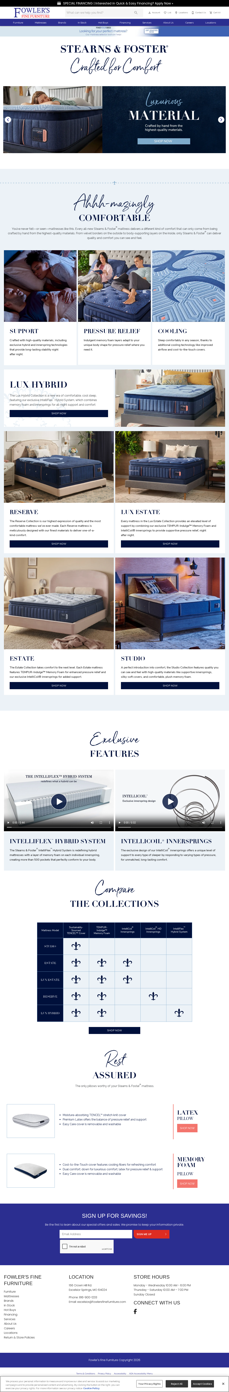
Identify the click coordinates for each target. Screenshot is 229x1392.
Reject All (176, 1383)
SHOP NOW (59, 413)
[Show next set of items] (221, 119)
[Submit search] (136, 12)
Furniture (18, 22)
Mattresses (40, 22)
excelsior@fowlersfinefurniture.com (101, 1302)
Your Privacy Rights (149, 1383)
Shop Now (114, 1030)
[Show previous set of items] (8, 119)
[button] (149, 13)
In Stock (82, 22)
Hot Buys (103, 22)
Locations (210, 22)
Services (146, 22)
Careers (189, 22)
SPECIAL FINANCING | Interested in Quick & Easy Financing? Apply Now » (117, 3)
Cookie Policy (91, 1388)
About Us (168, 22)
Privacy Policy (104, 1373)
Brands (62, 22)
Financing (125, 22)
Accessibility (120, 1373)
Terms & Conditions (85, 1373)
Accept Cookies (202, 1383)
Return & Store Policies (19, 1337)
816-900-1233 (88, 1297)
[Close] (223, 1384)
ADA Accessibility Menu (141, 1373)
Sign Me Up (144, 1234)
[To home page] (31, 12)
